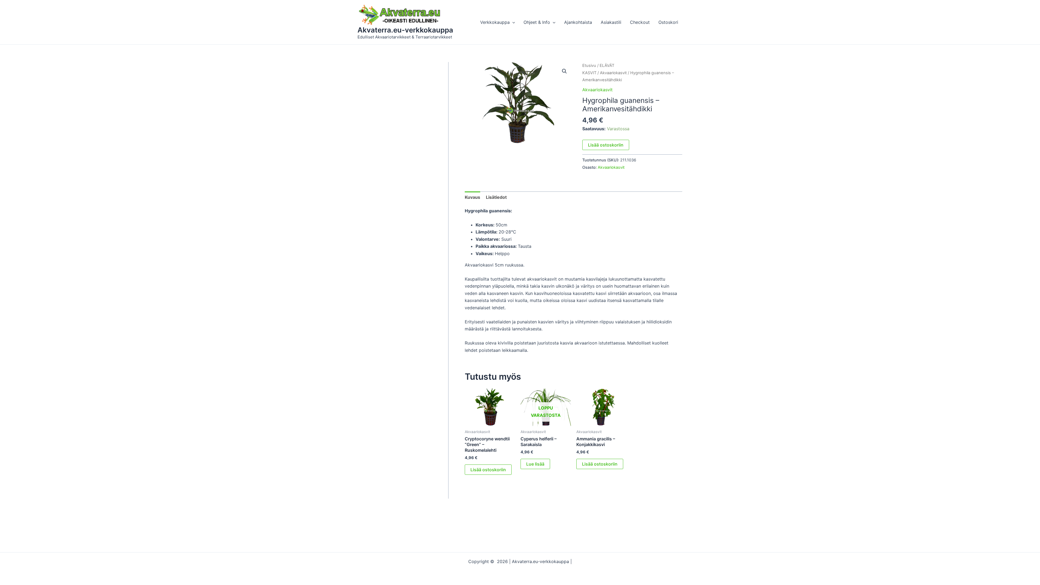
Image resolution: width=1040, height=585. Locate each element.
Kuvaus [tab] (472, 197)
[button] (512, 22)
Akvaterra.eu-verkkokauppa (405, 30)
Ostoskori (668, 22)
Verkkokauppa (495, 22)
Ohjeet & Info (537, 22)
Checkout (640, 22)
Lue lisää (535, 464)
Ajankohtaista (578, 22)
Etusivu (589, 65)
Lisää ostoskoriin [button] (488, 469)
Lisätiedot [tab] (496, 197)
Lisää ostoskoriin (605, 145)
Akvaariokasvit (613, 72)
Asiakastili (611, 22)
